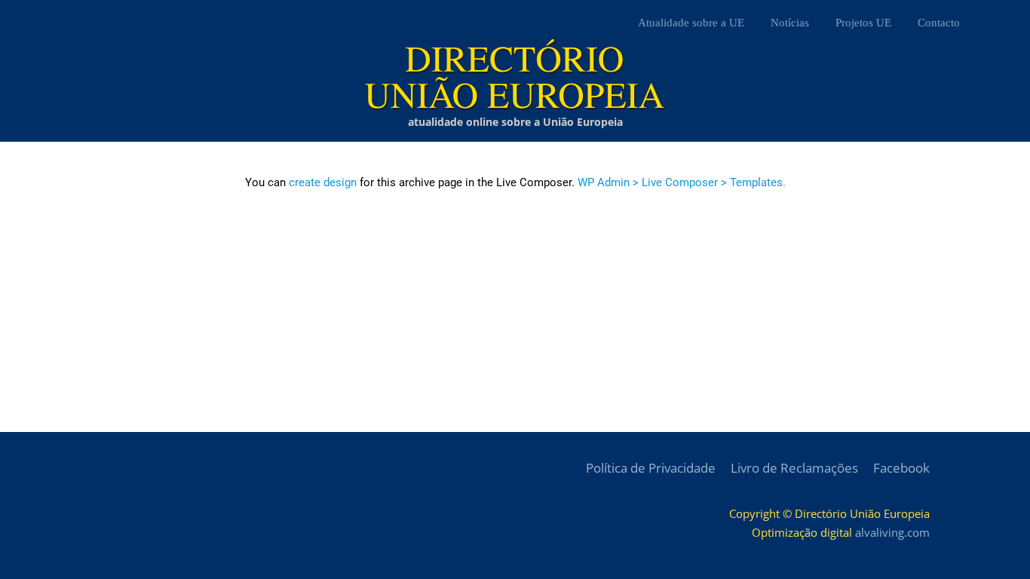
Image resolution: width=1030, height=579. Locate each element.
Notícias (790, 23)
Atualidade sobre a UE (691, 23)
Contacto (939, 23)
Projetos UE (863, 23)
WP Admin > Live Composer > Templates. (682, 182)
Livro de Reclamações (794, 467)
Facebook (901, 467)
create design (323, 182)
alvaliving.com (892, 532)
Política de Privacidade (651, 467)
